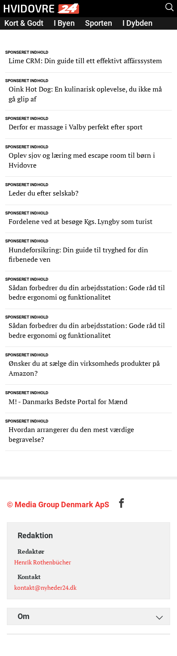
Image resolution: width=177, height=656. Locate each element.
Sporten (98, 23)
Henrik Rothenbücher (42, 562)
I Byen (64, 23)
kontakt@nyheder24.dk (45, 587)
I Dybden (137, 23)
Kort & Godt (23, 23)
